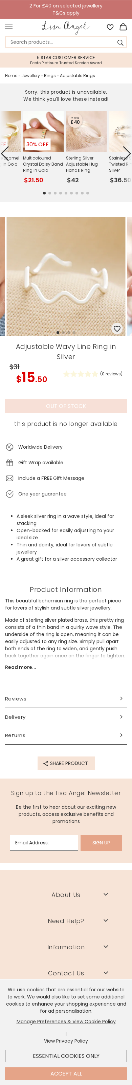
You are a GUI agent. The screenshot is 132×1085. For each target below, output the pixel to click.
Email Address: (32, 842)
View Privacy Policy (66, 1040)
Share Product (68, 763)
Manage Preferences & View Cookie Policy (66, 1021)
